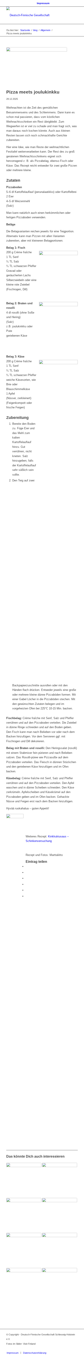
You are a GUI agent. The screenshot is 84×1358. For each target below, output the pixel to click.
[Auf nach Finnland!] (23, 1285)
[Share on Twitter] (27, 878)
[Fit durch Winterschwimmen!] (59, 1215)
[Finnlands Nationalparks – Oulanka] (23, 1250)
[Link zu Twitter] (68, 1348)
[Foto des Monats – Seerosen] (23, 1180)
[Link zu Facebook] (61, 1348)
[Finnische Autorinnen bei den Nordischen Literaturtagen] (23, 1215)
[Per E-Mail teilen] (27, 896)
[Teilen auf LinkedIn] (27, 890)
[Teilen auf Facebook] (27, 866)
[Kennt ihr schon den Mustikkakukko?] (59, 1180)
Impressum (43, 3)
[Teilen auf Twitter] (27, 872)
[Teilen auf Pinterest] (27, 884)
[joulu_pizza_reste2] (36, 67)
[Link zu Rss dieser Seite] (74, 1348)
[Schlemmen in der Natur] (59, 1285)
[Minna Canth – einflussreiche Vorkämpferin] (59, 1250)
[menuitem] (43, 3)
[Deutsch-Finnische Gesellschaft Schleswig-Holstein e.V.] (34, 15)
